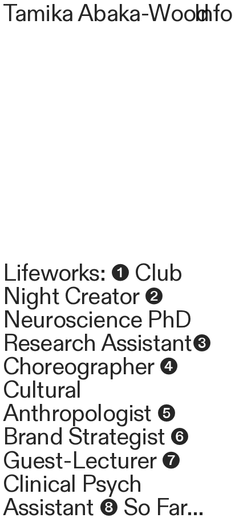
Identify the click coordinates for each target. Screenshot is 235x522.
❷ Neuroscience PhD (97, 308)
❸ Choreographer (107, 355)
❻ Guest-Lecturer (96, 449)
